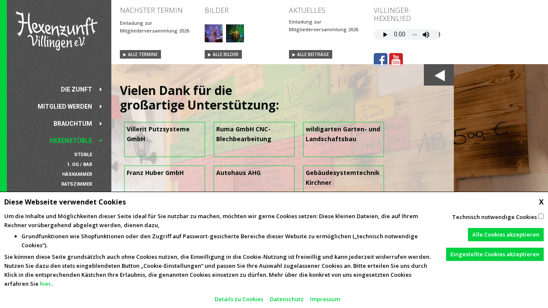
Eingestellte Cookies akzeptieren (494, 254)
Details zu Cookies (238, 299)
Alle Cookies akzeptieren (505, 234)
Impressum (325, 299)
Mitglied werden (65, 106)
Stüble (83, 154)
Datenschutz (287, 299)
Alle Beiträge (313, 54)
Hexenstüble (71, 140)
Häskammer (77, 174)
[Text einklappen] (439, 75)
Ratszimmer (76, 184)
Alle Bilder (225, 54)
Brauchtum (73, 123)
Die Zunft (76, 89)
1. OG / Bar (79, 164)
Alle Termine (143, 54)
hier (45, 283)
